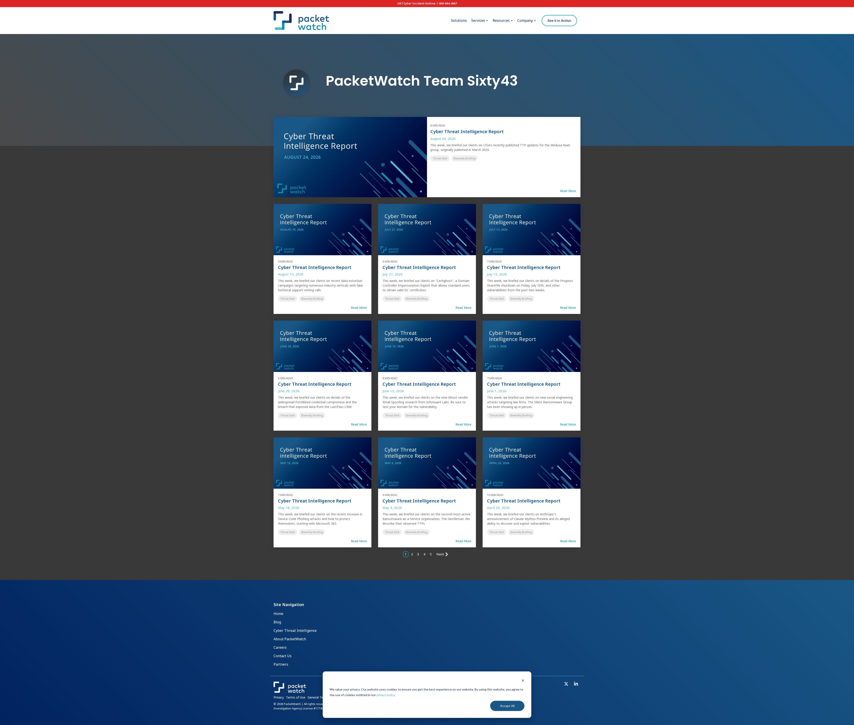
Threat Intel (440, 158)
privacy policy (386, 695)
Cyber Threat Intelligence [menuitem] (295, 630)
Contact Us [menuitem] (283, 655)
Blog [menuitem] (277, 622)
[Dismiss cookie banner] (522, 681)
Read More (568, 191)
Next (440, 554)
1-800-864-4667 (447, 3)
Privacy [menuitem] (279, 697)
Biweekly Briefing (464, 158)
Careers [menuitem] (280, 647)
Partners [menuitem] (281, 664)
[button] (566, 684)
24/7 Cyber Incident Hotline (416, 3)
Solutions (459, 20)
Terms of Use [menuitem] (295, 697)
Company (525, 20)
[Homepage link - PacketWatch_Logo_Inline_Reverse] (290, 691)
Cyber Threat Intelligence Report (467, 132)
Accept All (507, 706)
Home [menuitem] (278, 613)
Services (478, 20)
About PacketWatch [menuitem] (290, 639)
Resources (501, 20)
